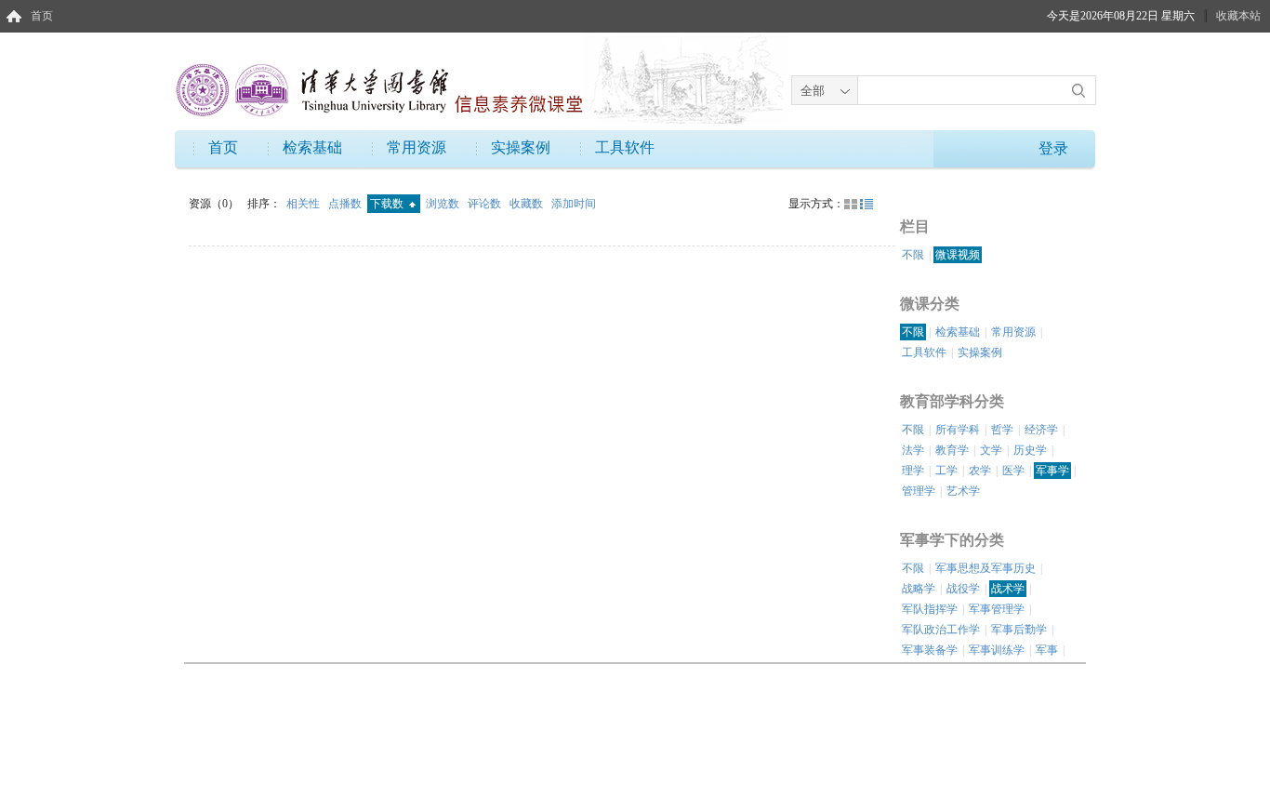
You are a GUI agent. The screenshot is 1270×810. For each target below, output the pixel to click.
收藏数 (527, 203)
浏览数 (444, 203)
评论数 (486, 203)
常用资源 (416, 147)
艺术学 (963, 491)
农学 (980, 470)
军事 (1047, 650)
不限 (913, 254)
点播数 (346, 203)
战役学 (963, 588)
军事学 (1052, 470)
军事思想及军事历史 (985, 568)
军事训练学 (997, 650)
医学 (1013, 470)
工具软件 (625, 147)
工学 (946, 470)
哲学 (1002, 429)
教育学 (952, 450)
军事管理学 (997, 609)
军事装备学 (930, 650)
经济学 (1041, 429)
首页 (42, 15)
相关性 (304, 203)
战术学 (1008, 588)
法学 (913, 450)
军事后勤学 (1019, 629)
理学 (913, 470)
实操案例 (520, 147)
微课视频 (957, 254)
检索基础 (312, 147)
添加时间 (573, 203)
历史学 (1030, 450)
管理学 (918, 491)
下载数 (388, 203)
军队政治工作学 (941, 629)
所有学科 (957, 429)
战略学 (918, 588)
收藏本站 (1238, 15)
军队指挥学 (930, 609)
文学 (991, 450)
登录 (1053, 148)
